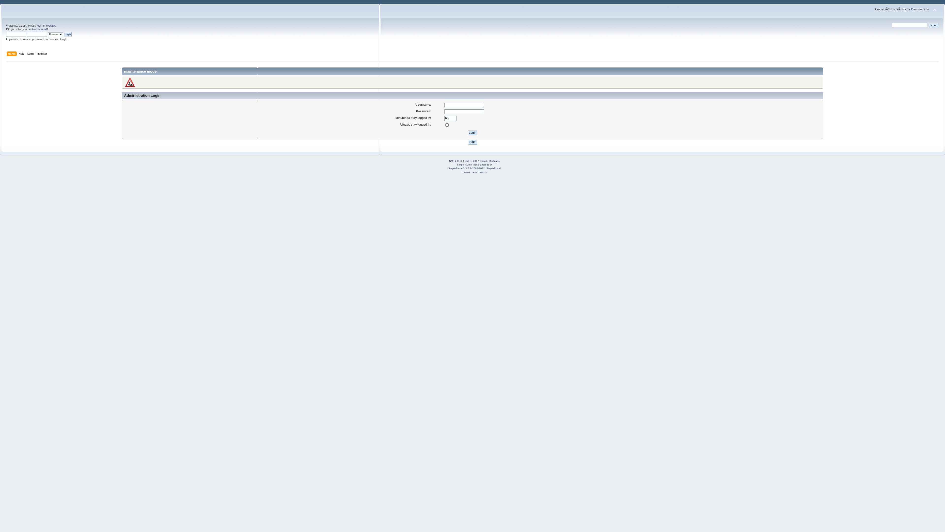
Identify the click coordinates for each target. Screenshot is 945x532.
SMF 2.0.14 (455, 161)
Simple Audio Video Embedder (474, 164)
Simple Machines (490, 161)
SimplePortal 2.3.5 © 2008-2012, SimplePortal (474, 168)
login (39, 25)
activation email (38, 29)
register (50, 25)
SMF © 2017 (472, 161)
